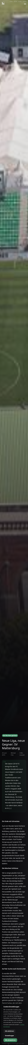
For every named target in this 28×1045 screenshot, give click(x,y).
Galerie (20, 1)
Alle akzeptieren (10, 1040)
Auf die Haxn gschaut (10, 735)
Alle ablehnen (9, 1031)
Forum (11, 1)
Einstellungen (9, 1036)
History (15, 1)
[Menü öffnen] (25, 4)
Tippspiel (25, 1)
